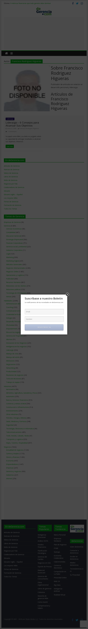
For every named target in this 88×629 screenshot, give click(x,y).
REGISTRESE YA (44, 327)
